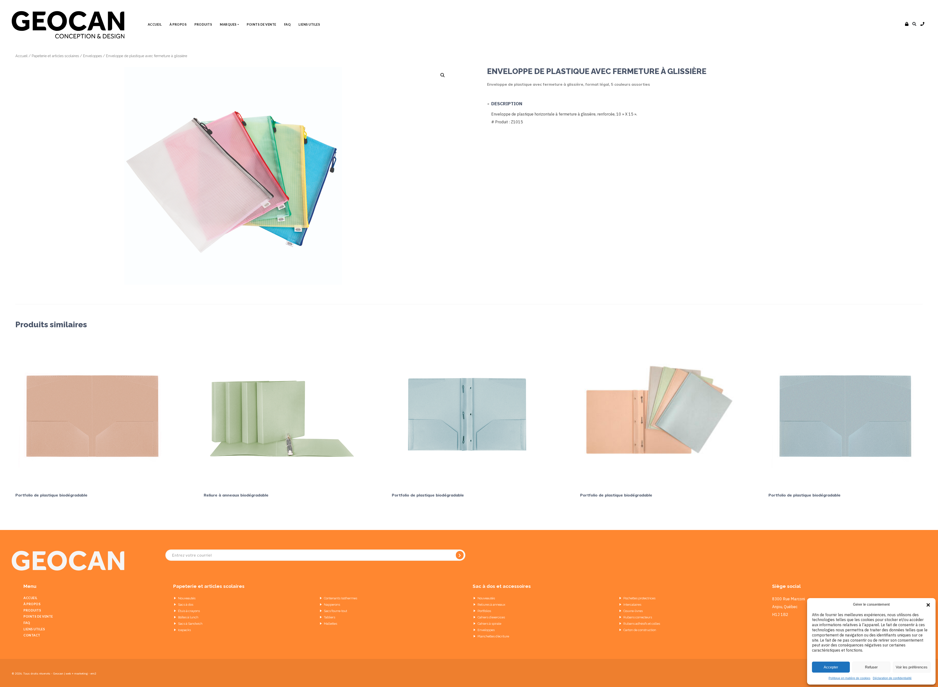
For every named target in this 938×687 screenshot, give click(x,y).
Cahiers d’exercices (491, 617)
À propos (178, 24)
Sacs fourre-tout (335, 611)
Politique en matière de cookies (849, 678)
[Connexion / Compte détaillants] (907, 24)
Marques (228, 24)
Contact (31, 635)
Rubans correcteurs (637, 617)
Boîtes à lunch (188, 617)
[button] (928, 604)
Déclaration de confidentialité (892, 678)
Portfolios (484, 611)
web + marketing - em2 (81, 673)
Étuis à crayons (189, 611)
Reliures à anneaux (491, 604)
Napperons (332, 604)
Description (506, 103)
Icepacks (184, 630)
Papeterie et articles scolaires (55, 56)
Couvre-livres (633, 611)
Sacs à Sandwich (190, 623)
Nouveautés (186, 598)
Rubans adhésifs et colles (641, 623)
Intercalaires (632, 604)
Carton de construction (639, 630)
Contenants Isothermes (340, 598)
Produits (203, 24)
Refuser (871, 667)
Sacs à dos (185, 604)
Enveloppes (92, 56)
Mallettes (330, 623)
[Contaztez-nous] (922, 24)
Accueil (155, 24)
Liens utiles (309, 24)
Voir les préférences (911, 667)
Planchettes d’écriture (493, 636)
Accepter (831, 667)
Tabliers (329, 617)
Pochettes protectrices (639, 598)
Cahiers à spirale (489, 623)
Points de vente (261, 24)
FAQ (287, 24)
